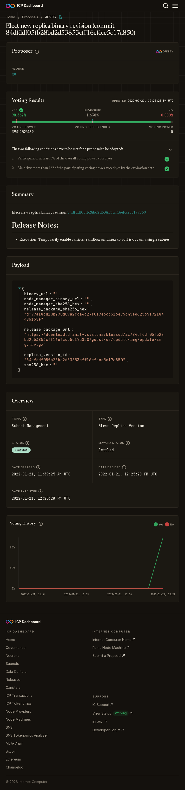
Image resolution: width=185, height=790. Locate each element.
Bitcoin (11, 751)
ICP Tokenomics (19, 703)
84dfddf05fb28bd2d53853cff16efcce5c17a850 (106, 213)
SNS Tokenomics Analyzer (27, 735)
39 (14, 74)
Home (10, 640)
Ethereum (13, 759)
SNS (9, 727)
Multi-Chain (14, 743)
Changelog (14, 767)
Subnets (12, 663)
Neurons (12, 656)
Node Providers (18, 711)
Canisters (13, 687)
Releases (13, 679)
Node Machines (18, 719)
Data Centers (16, 671)
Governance (16, 648)
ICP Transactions (19, 695)
